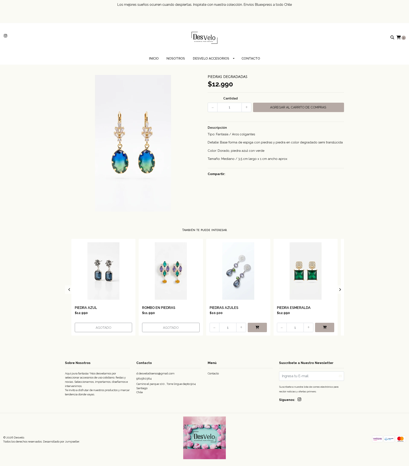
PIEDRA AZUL (86, 308)
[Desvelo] (204, 37)
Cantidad (230, 98)
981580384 (144, 378)
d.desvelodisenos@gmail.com (155, 373)
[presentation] (69, 289)
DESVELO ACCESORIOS (211, 58)
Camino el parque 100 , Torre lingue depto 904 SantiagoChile (166, 388)
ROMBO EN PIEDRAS (158, 308)
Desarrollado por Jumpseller (61, 441)
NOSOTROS (175, 58)
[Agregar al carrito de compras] (257, 327)
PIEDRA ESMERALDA (294, 308)
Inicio (154, 58)
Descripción (217, 128)
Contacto (251, 58)
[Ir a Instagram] (5, 36)
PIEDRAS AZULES (224, 308)
